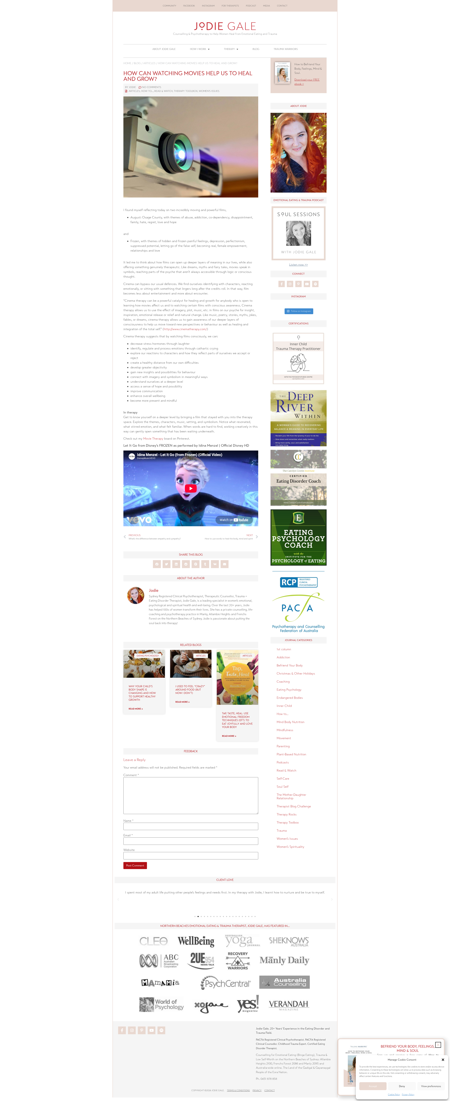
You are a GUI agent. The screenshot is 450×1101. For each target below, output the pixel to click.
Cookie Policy (394, 1094)
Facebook (189, 5)
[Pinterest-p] (298, 284)
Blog (256, 49)
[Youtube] (307, 284)
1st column (284, 649)
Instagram (208, 5)
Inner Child (284, 706)
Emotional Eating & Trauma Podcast (299, 200)
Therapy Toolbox (186, 91)
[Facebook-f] (281, 284)
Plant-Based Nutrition (291, 754)
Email (128, 835)
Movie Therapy (153, 439)
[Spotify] (315, 284)
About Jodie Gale (164, 49)
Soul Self (282, 787)
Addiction (283, 657)
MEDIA (266, 5)
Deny (402, 1086)
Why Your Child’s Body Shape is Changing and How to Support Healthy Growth (142, 693)
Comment (131, 775)
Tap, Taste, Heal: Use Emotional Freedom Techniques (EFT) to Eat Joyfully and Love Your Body (237, 720)
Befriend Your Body (290, 665)
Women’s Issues (287, 839)
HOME (127, 63)
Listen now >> (298, 265)
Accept (373, 1086)
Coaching (283, 682)
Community (169, 5)
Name (128, 820)
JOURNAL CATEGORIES (298, 640)
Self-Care (283, 779)
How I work (198, 49)
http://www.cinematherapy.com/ (185, 329)
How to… (282, 714)
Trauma (282, 831)
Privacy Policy (408, 1094)
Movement (284, 738)
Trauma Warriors (286, 49)
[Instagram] (290, 284)
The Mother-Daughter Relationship (291, 796)
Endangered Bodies (290, 698)
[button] (443, 1059)
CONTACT (282, 5)
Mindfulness (285, 730)
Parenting (283, 746)
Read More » (136, 709)
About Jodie (298, 106)
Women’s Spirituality (290, 847)
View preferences (431, 1086)
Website (129, 849)
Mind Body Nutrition (290, 722)
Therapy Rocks (287, 814)
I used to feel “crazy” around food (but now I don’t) (190, 690)
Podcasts (283, 762)
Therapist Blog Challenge (294, 806)
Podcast (251, 5)
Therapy (229, 49)
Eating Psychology (289, 690)
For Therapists (230, 5)
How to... (147, 91)
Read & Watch (163, 91)
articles (149, 63)
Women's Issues (209, 91)
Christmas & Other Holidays (296, 673)
